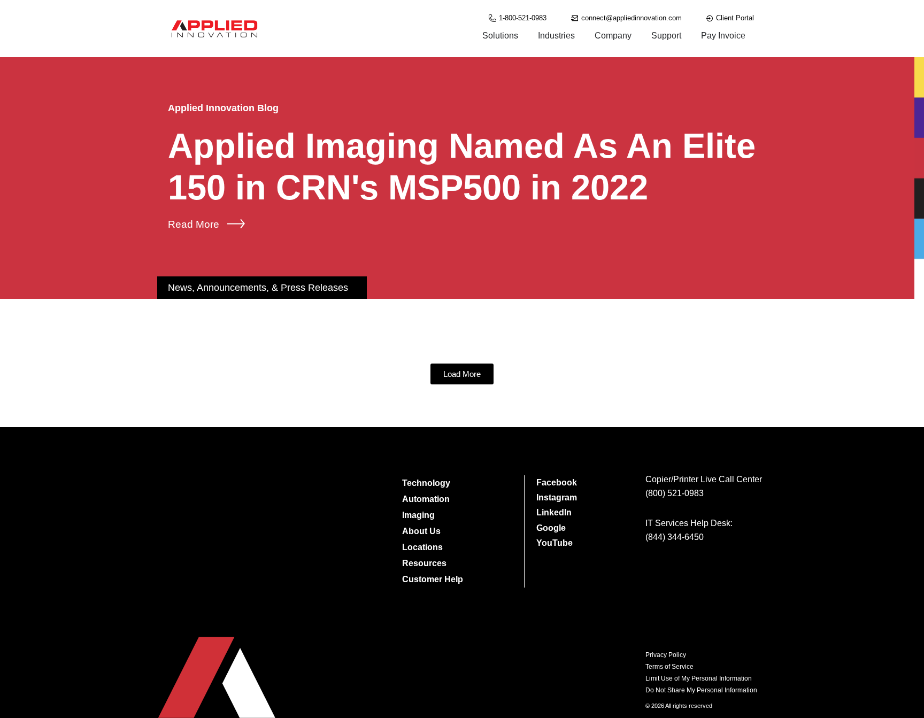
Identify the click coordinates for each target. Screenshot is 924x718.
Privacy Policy (665, 655)
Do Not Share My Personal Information (701, 690)
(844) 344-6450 (674, 537)
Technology (426, 483)
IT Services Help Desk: (689, 523)
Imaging (418, 515)
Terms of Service (669, 666)
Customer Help (432, 579)
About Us (421, 531)
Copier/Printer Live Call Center (703, 479)
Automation (426, 499)
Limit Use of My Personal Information (698, 678)
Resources (424, 563)
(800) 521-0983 (674, 493)
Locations (422, 547)
